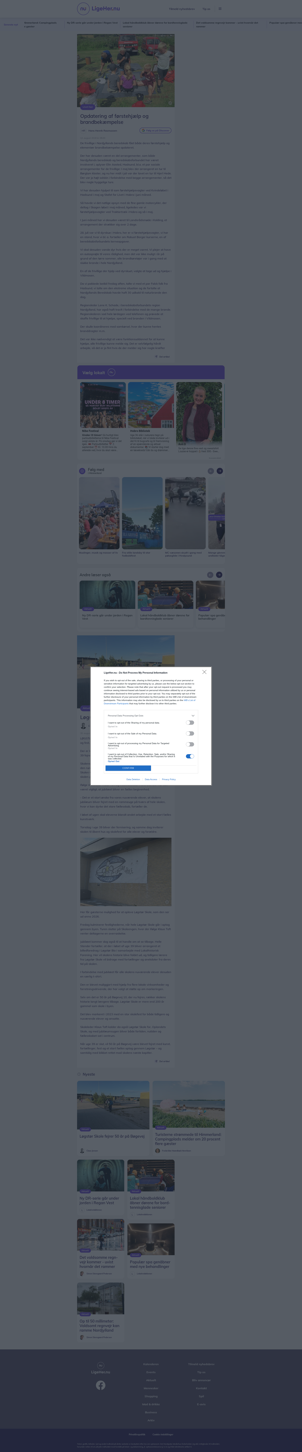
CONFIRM (128, 768)
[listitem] (151, 715)
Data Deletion (133, 779)
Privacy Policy (169, 779)
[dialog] (151, 726)
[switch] (190, 722)
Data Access (151, 779)
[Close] (205, 673)
